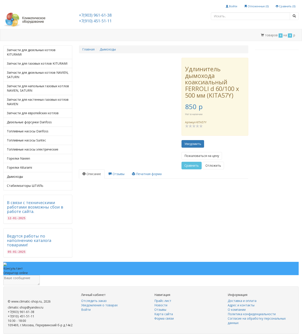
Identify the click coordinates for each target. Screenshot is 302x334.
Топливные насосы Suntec (26, 140)
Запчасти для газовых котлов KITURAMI (37, 63)
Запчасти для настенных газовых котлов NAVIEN (38, 101)
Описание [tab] (93, 174)
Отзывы (160, 309)
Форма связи (164, 318)
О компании (113, 35)
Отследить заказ (94, 301)
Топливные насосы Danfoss (27, 131)
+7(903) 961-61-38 (95, 15)
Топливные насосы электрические (32, 149)
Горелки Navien (18, 158)
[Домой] (8, 35)
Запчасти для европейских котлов (33, 113)
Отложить (213, 165)
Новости (160, 305)
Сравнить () (286, 6)
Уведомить (192, 144)
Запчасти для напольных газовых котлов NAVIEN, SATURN (38, 88)
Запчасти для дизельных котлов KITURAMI (31, 52)
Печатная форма (148, 174)
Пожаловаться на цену (201, 156)
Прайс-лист (162, 301)
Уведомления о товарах (99, 305)
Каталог (23, 35)
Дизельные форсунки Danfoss (29, 122)
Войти (232, 6)
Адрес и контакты (84, 35)
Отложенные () (258, 6)
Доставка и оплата (50, 35)
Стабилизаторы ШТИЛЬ (25, 185)
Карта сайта (163, 314)
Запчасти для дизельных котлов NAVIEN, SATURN (38, 74)
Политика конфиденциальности (252, 314)
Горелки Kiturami (19, 167)
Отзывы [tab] (118, 174)
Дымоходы (15, 176)
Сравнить (191, 165)
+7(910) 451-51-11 (95, 20)
